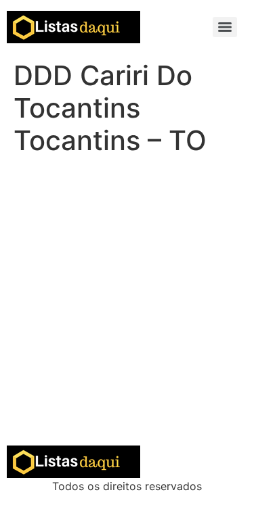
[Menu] (225, 27)
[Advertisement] (127, 312)
